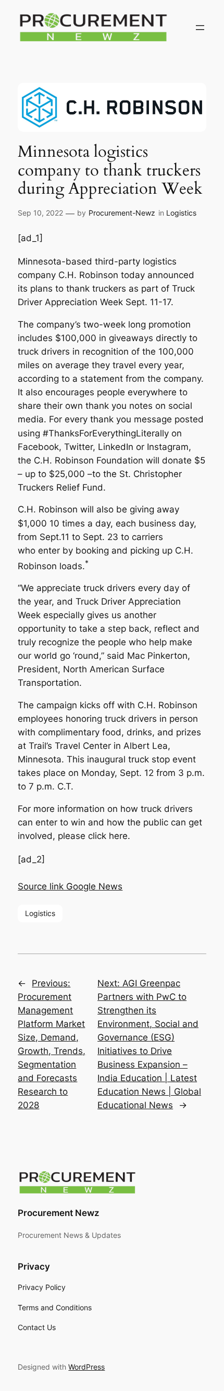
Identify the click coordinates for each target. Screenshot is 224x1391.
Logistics (181, 212)
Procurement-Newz (122, 212)
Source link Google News (70, 886)
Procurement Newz (58, 1213)
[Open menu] (200, 27)
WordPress (86, 1366)
